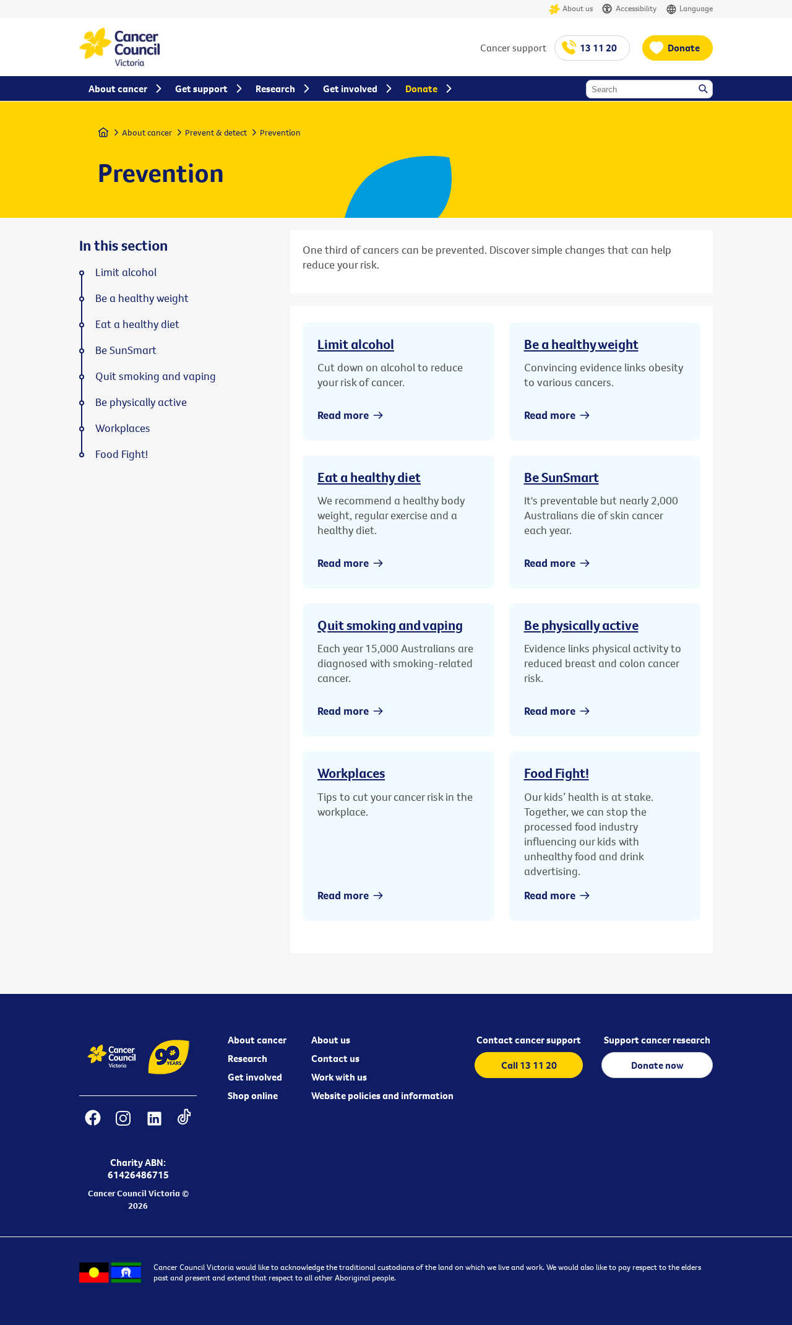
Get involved (255, 1077)
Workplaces (351, 773)
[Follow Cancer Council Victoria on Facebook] (92, 1126)
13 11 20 (598, 47)
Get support (201, 88)
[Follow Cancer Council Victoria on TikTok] (184, 1126)
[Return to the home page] (119, 62)
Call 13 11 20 (529, 1065)
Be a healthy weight (581, 344)
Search (704, 89)
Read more (343, 415)
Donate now (657, 1065)
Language (696, 8)
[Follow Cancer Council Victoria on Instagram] (123, 1126)
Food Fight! (556, 773)
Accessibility (636, 8)
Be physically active (581, 625)
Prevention (280, 132)
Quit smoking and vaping (390, 625)
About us (577, 8)
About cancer (147, 132)
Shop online (253, 1095)
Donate (684, 47)
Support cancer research (657, 1040)
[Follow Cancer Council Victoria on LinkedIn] (154, 1126)
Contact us (335, 1058)
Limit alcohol (355, 344)
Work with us (339, 1077)
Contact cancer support (528, 1040)
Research (247, 1058)
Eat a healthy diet (369, 477)
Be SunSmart (561, 477)
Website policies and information (382, 1095)
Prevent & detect (216, 132)
